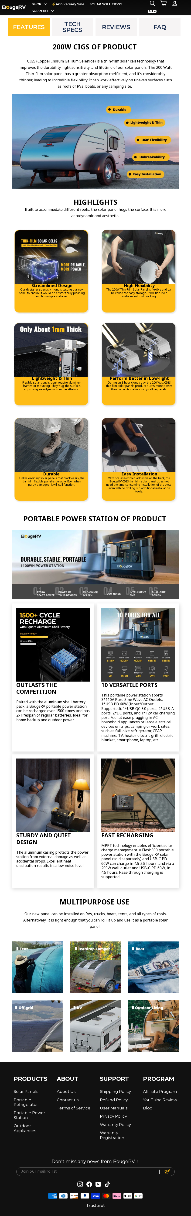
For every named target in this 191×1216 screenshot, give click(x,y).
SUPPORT (40, 11)
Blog (148, 1108)
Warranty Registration (112, 1135)
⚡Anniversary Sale (68, 4)
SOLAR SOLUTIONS (105, 4)
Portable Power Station (29, 1115)
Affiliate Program (160, 1091)
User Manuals (114, 1108)
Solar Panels (26, 1091)
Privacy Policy (113, 1116)
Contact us (68, 1100)
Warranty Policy (115, 1124)
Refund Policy (114, 1100)
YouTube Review (160, 1100)
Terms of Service (73, 1108)
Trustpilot (95, 1205)
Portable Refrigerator (26, 1102)
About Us (66, 1091)
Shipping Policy (115, 1091)
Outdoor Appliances (25, 1128)
